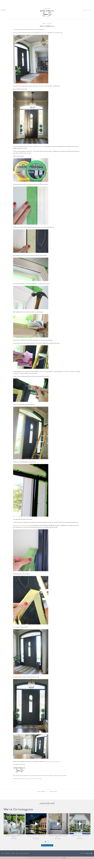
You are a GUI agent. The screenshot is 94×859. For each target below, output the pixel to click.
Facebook (21, 778)
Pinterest (39, 778)
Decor (44, 23)
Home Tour (7, 853)
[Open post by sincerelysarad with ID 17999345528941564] (36, 823)
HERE (30, 775)
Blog (3, 853)
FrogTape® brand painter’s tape (20, 525)
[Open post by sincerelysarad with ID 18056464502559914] (14, 823)
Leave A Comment (41, 791)
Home (21, 853)
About (17, 853)
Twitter (34, 778)
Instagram (28, 778)
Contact (13, 853)
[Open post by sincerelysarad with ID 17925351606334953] (58, 823)
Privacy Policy (26, 853)
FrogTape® (44, 32)
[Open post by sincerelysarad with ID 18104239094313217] (79, 823)
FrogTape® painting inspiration (51, 761)
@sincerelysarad (47, 803)
